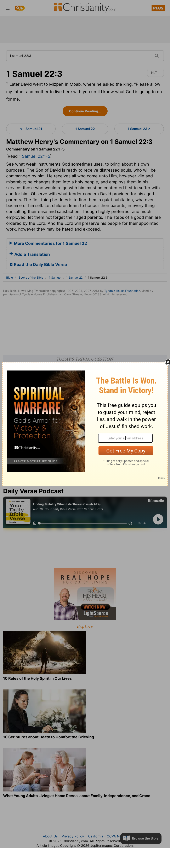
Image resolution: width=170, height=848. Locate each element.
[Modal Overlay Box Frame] (85, 424)
